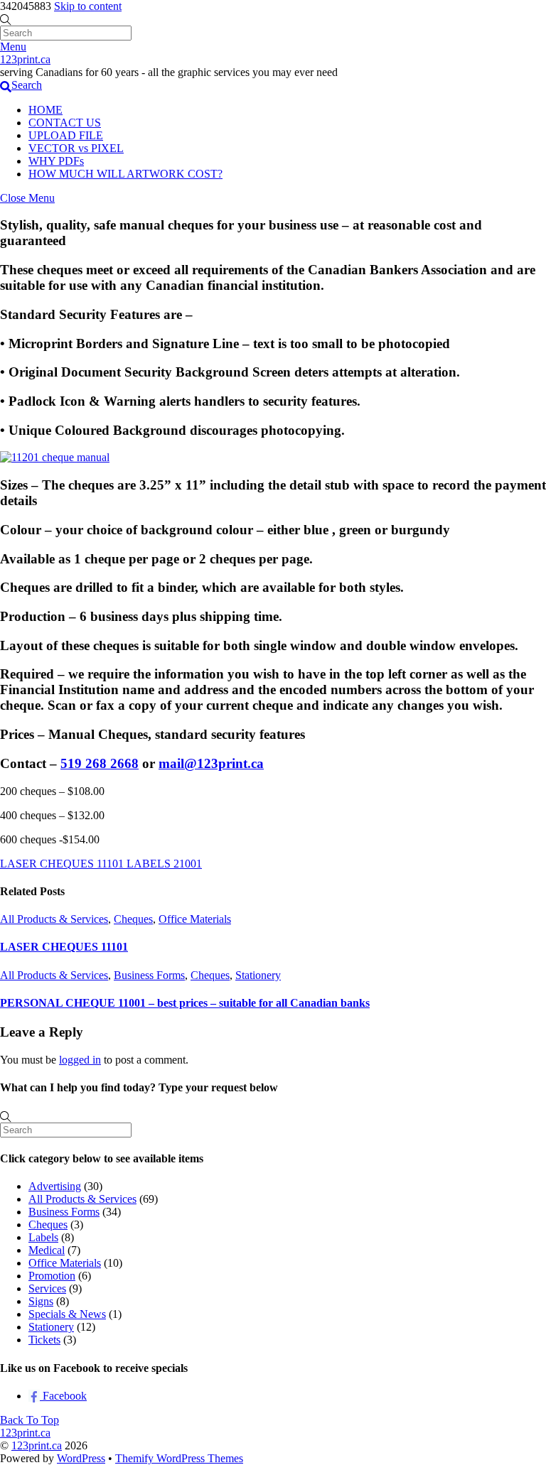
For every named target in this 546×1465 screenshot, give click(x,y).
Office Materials (195, 919)
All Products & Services (54, 919)
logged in (80, 1060)
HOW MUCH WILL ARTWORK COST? (125, 174)
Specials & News (67, 1314)
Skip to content (88, 6)
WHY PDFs (56, 161)
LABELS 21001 (163, 864)
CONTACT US (64, 123)
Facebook (63, 1396)
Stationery (258, 975)
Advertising (54, 1186)
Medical (46, 1250)
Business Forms (149, 975)
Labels (43, 1237)
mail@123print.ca (211, 763)
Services (47, 1288)
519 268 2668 (99, 763)
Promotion (51, 1276)
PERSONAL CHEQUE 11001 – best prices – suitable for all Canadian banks (185, 1003)
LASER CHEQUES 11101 (62, 864)
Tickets (44, 1340)
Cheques (133, 919)
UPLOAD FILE (65, 135)
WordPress (81, 1458)
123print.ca (36, 1445)
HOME (45, 110)
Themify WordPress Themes (179, 1458)
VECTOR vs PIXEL (76, 148)
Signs (40, 1301)
